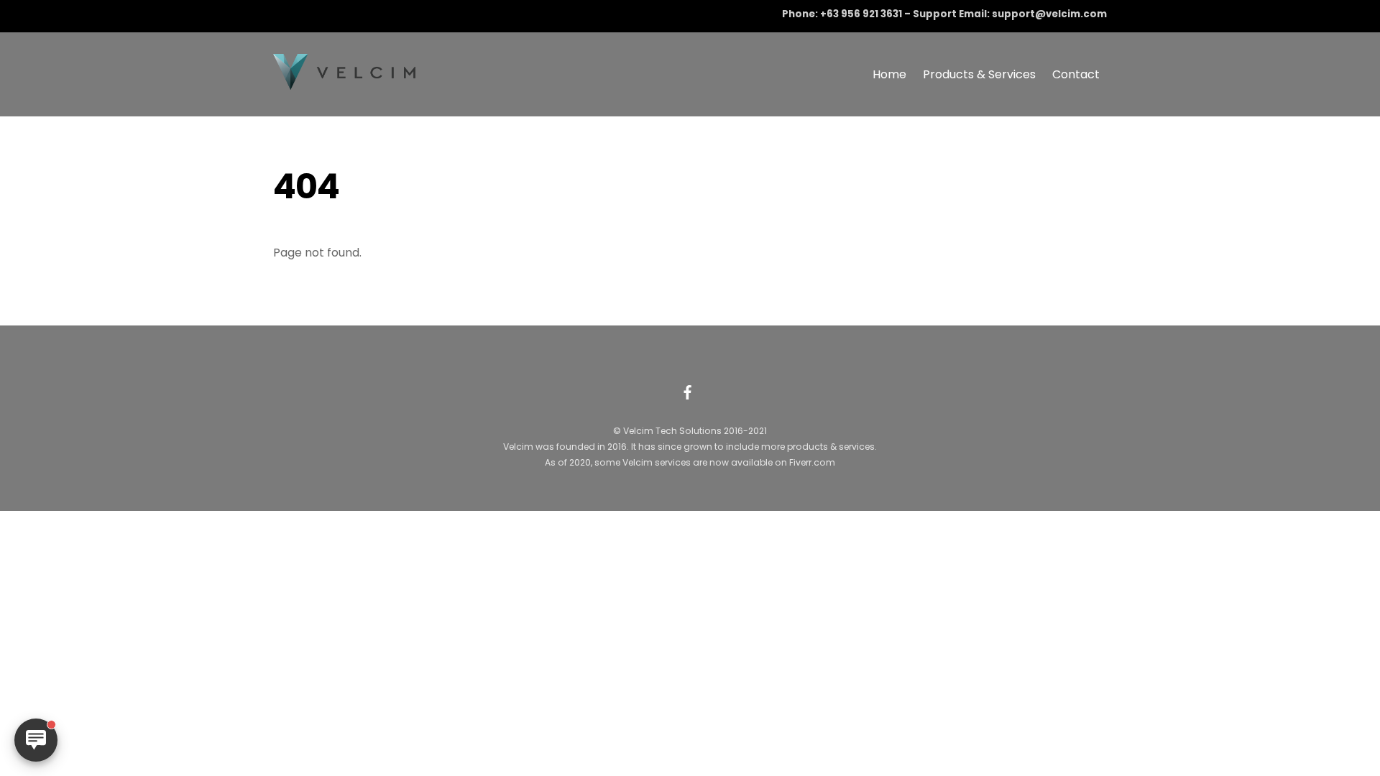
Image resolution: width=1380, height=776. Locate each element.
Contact (1076, 74)
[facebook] (687, 391)
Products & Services (979, 74)
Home (889, 74)
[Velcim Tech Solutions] (345, 83)
